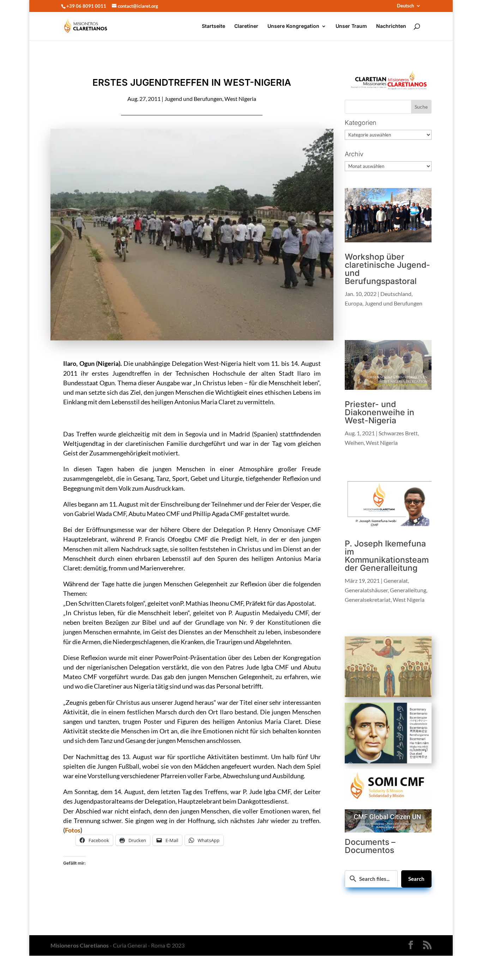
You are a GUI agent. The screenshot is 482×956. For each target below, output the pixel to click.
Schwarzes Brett (398, 433)
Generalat (396, 580)
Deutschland (395, 293)
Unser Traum (351, 26)
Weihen (354, 442)
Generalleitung (408, 590)
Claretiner (246, 26)
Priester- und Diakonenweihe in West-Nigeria (379, 412)
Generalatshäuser (366, 590)
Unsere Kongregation (293, 26)
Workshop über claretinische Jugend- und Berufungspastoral (387, 269)
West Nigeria (240, 98)
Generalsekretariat (368, 599)
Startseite (213, 26)
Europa (353, 303)
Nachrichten (391, 26)
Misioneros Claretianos (79, 945)
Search (416, 879)
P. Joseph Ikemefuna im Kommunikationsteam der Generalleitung (387, 556)
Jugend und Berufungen (193, 98)
